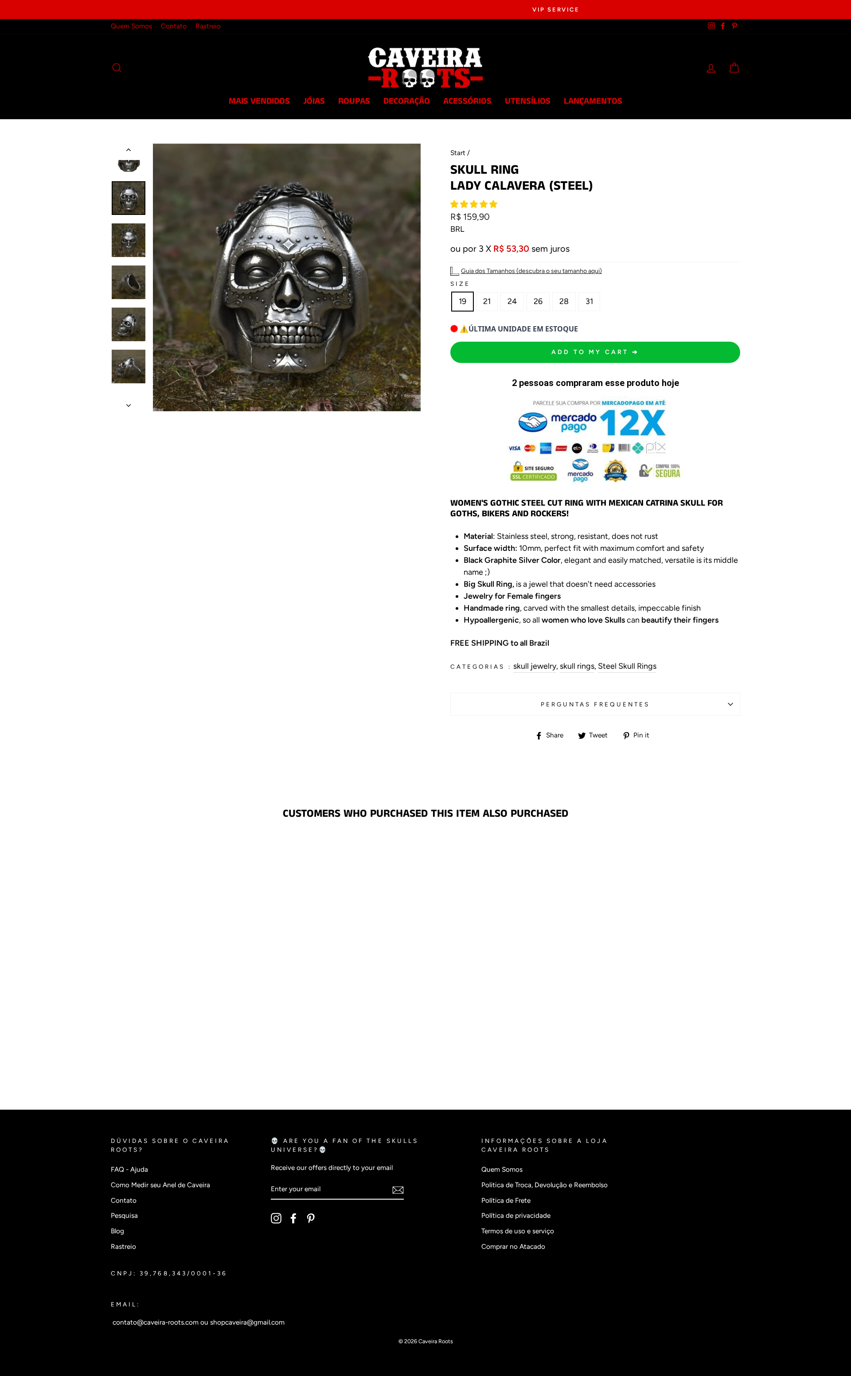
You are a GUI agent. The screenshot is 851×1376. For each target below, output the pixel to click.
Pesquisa (124, 1215)
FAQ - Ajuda (129, 1169)
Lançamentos (593, 101)
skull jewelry (534, 666)
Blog (117, 1231)
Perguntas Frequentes (595, 704)
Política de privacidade (515, 1215)
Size (460, 283)
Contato (174, 26)
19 (462, 301)
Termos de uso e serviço (517, 1231)
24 (512, 301)
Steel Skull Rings (627, 666)
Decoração (406, 101)
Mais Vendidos (259, 101)
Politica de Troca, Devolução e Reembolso (544, 1185)
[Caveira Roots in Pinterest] (310, 1218)
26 (538, 301)
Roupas (354, 101)
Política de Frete (506, 1200)
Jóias (314, 101)
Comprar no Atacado (513, 1246)
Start (457, 152)
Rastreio (208, 26)
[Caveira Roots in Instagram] (276, 1218)
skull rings (577, 666)
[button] (474, 204)
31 (589, 301)
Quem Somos (131, 26)
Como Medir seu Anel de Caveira (160, 1185)
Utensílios (527, 101)
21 (487, 301)
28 (564, 301)
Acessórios (467, 101)
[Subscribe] (398, 1190)
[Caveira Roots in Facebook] (293, 1218)
